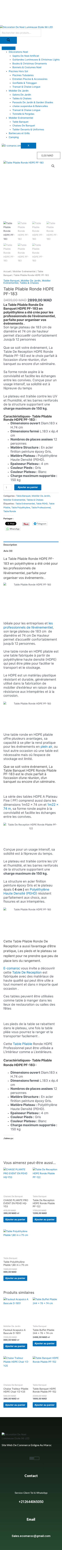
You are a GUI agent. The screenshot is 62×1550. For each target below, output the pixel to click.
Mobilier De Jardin (19, 90)
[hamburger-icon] (9, 48)
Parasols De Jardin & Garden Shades (32, 102)
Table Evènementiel (25, 503)
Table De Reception (27, 972)
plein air (46, 747)
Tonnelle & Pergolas (23, 113)
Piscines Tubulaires (23, 75)
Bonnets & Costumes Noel (26, 67)
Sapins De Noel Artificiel (25, 55)
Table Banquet (20, 121)
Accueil (7, 271)
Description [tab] (10, 544)
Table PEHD (42, 503)
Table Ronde (9, 511)
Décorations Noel (18, 51)
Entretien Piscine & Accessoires (29, 79)
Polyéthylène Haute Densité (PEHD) (26, 891)
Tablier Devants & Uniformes (28, 129)
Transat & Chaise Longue (26, 86)
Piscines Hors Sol (18, 71)
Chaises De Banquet (23, 125)
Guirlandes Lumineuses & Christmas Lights (36, 59)
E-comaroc (11, 968)
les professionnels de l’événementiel (28, 625)
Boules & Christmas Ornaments (29, 63)
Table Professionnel (41, 507)
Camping (14, 137)
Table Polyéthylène (20, 507)
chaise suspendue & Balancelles (30, 106)
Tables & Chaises (21, 98)
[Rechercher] (8, 40)
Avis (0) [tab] (8, 551)
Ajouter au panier (28, 487)
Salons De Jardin (21, 94)
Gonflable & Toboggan (24, 83)
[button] (53, 166)
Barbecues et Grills (19, 133)
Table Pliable (22, 1044)
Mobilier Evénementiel (21, 117)
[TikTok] (36, 1458)
